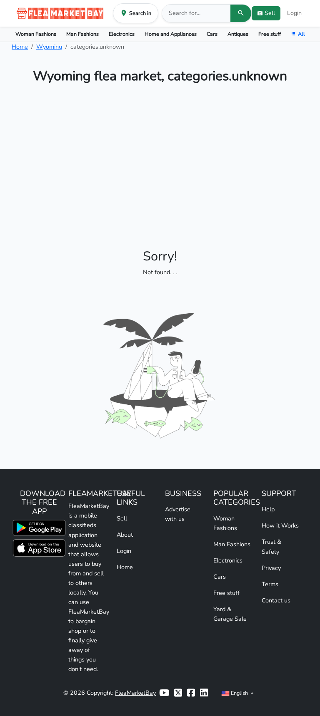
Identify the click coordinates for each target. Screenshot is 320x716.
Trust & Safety (271, 546)
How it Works (280, 525)
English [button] (239, 692)
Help (268, 509)
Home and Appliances (171, 33)
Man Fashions (82, 33)
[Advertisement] (160, 160)
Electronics (122, 33)
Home (20, 46)
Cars (212, 33)
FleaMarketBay (135, 693)
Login (294, 13)
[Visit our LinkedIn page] (204, 693)
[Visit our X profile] (178, 693)
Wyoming (49, 46)
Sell (122, 518)
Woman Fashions (35, 33)
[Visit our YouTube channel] (164, 693)
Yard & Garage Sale (230, 614)
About (125, 534)
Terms (270, 584)
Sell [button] (270, 13)
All (301, 33)
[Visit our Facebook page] (191, 693)
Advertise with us (177, 514)
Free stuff (269, 33)
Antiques (238, 33)
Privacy (271, 568)
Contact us (276, 600)
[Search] (240, 13)
